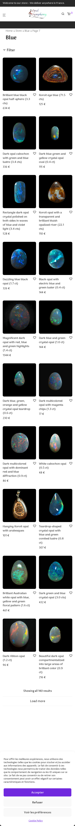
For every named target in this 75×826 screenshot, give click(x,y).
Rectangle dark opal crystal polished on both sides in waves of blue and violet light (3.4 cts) (16, 220)
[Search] (64, 14)
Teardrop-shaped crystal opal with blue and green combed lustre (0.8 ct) (51, 534)
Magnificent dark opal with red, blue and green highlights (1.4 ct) (16, 344)
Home (9, 31)
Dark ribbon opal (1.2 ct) (14, 658)
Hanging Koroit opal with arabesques (16, 528)
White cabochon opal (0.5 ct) (52, 466)
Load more (37, 701)
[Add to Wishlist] (34, 95)
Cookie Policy (36, 820)
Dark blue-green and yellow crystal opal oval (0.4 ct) (52, 158)
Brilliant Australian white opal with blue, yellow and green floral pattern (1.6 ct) (16, 599)
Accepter (37, 792)
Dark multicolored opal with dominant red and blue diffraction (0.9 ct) (15, 470)
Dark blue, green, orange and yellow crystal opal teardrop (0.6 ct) (16, 407)
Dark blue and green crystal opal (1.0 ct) (52, 340)
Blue (27, 31)
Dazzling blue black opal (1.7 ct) (15, 281)
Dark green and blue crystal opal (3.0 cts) (52, 595)
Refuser (37, 802)
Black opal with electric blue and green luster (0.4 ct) (52, 283)
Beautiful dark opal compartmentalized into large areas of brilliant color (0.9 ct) (51, 664)
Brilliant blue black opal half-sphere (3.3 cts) (16, 99)
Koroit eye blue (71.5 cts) (52, 97)
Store (18, 31)
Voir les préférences (37, 812)
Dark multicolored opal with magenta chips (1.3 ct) (51, 405)
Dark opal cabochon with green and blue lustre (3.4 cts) (16, 158)
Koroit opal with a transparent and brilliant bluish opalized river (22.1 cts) (51, 220)
